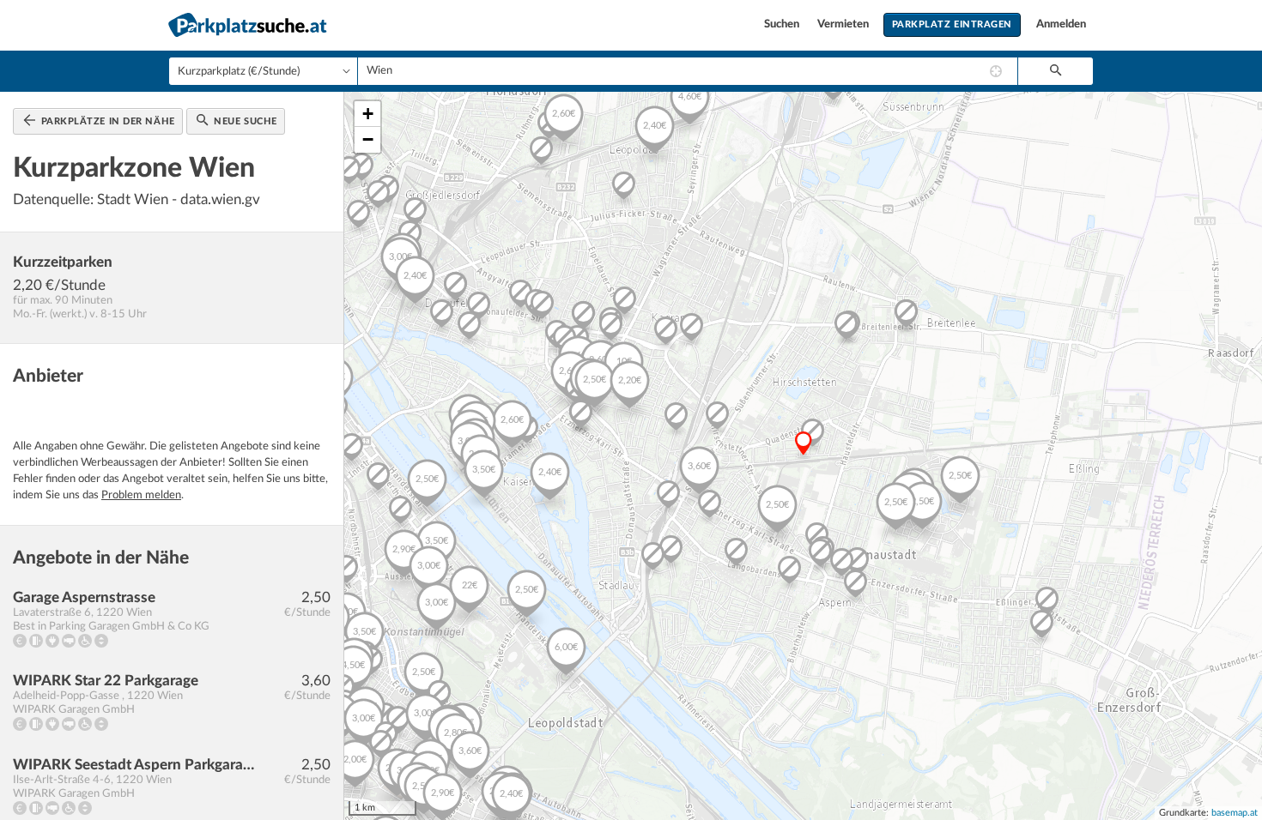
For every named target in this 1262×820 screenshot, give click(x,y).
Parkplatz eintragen (952, 24)
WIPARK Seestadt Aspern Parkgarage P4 (134, 764)
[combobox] (687, 71)
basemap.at (1234, 812)
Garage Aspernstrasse (84, 597)
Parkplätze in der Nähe (106, 121)
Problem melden (141, 495)
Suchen (783, 24)
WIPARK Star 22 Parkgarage (105, 680)
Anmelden (1061, 24)
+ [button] (367, 113)
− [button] (367, 139)
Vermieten (844, 24)
